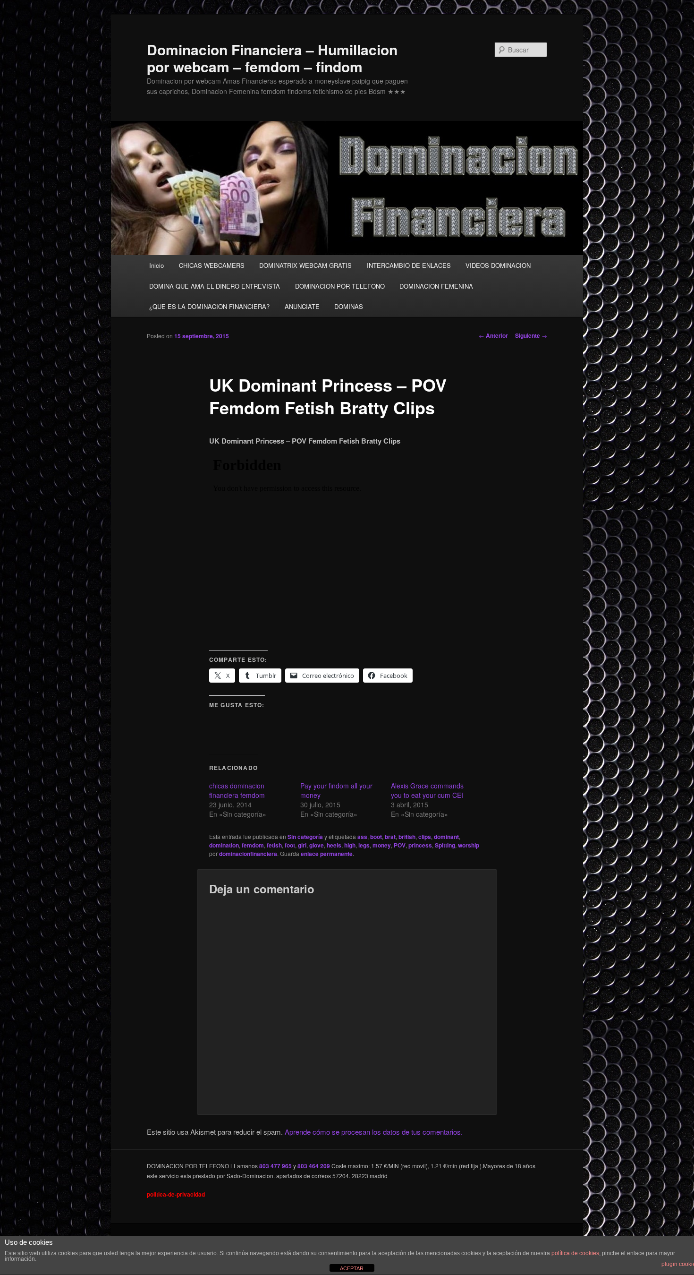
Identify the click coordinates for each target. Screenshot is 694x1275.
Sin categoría (305, 836)
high (349, 845)
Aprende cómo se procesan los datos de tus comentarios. (374, 1132)
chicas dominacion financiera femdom (237, 790)
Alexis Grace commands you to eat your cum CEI (427, 790)
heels (334, 845)
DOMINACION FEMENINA (436, 286)
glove (316, 845)
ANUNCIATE (302, 306)
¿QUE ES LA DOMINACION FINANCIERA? (209, 306)
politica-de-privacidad (176, 1194)
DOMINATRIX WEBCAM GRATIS (305, 265)
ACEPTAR (352, 1268)
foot (290, 845)
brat (390, 836)
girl (302, 845)
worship (468, 845)
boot (376, 836)
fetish (274, 845)
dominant (446, 836)
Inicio (156, 265)
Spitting (445, 845)
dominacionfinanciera (248, 853)
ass (362, 836)
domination (224, 845)
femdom (253, 845)
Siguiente (531, 335)
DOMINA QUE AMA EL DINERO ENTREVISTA (214, 286)
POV (400, 845)
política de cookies (575, 1253)
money (381, 845)
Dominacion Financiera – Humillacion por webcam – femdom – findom (272, 58)
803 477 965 (275, 1166)
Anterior (493, 335)
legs (364, 845)
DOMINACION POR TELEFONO (340, 286)
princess (420, 845)
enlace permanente (327, 853)
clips (424, 836)
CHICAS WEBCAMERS (212, 265)
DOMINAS (348, 306)
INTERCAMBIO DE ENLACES (409, 265)
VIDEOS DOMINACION (498, 265)
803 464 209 (313, 1166)
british (406, 836)
